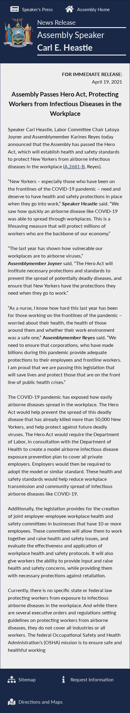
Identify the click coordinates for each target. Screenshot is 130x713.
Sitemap (26, 679)
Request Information (91, 679)
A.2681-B (74, 166)
